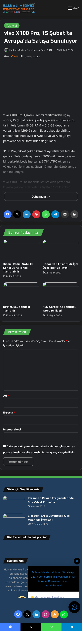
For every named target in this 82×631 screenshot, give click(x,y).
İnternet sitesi (12, 429)
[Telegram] (55, 214)
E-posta (9, 412)
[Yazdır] (74, 214)
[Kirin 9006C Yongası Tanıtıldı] (21, 292)
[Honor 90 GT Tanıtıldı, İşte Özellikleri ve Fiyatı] (61, 250)
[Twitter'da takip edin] (47, 50)
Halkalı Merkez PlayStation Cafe (27, 50)
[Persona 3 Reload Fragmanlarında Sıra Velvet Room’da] (14, 503)
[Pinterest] (36, 214)
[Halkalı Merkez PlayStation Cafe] (19, 8)
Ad (6, 395)
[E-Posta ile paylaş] (65, 214)
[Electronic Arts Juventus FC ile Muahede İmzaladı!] (14, 521)
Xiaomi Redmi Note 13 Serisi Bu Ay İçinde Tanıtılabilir (18, 267)
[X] (17, 214)
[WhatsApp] (46, 214)
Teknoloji (11, 25)
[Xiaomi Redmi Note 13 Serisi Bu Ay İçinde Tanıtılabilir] (21, 250)
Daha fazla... (40, 196)
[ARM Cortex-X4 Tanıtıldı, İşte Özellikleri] (61, 292)
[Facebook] (8, 214)
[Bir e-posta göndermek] (50, 50)
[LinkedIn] (27, 214)
